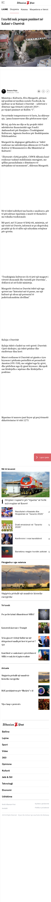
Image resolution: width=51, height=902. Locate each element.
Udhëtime (7, 796)
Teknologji (7, 783)
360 (4, 757)
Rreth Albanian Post (8, 804)
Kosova (24, 9)
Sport (5, 744)
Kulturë (6, 770)
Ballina (5, 731)
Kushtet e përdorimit (42, 804)
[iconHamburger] (3, 2)
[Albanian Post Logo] (25, 2)
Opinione (7, 764)
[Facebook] (39, 91)
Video (5, 751)
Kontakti (5, 808)
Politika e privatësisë (42, 808)
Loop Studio (36, 815)
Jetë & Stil (7, 777)
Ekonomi (7, 790)
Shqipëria (14, 9)
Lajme (4, 9)
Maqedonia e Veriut (39, 9)
